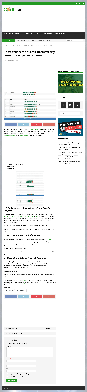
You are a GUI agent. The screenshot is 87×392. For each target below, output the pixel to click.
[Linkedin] (83, 3)
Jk (28, 216)
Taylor (25, 216)
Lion (10, 216)
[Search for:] (74, 40)
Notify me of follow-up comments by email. (20, 374)
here (24, 280)
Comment (9, 346)
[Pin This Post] (36, 124)
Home (5, 34)
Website (8, 369)
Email (8, 364)
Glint (37, 216)
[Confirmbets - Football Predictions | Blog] (15, 9)
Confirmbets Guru (9, 135)
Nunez (50, 262)
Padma (32, 216)
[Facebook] (76, 3)
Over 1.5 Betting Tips (46, 34)
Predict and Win (23, 135)
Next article (50, 328)
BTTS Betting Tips (60, 34)
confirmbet (19, 216)
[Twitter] (80, 3)
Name (8, 359)
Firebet (50, 239)
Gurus (31, 284)
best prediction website (34, 129)
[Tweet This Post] (23, 124)
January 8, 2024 (11, 60)
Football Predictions (15, 34)
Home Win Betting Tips (31, 34)
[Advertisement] (56, 18)
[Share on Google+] (49, 124)
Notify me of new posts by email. (17, 376)
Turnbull (11, 241)
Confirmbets (25, 284)
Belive (13, 216)
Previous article (11, 328)
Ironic (6, 241)
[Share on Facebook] (11, 124)
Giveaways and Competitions (12, 37)
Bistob (6, 216)
